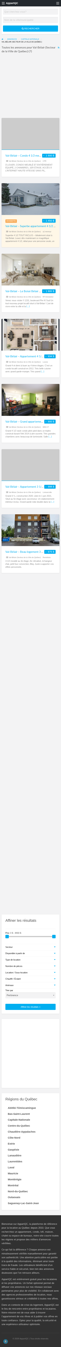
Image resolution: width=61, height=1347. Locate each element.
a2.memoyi (47, 232)
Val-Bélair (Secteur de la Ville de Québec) (25, 161)
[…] (28, 306)
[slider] (7, 936)
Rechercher (31, 28)
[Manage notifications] (5, 1341)
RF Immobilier (48, 297)
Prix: (7, 933)
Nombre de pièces (13, 966)
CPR (44, 161)
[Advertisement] (30, 86)
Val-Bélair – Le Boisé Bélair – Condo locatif (31, 291)
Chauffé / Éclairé (13, 979)
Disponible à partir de (15, 953)
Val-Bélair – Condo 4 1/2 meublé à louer (29, 155)
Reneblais (47, 557)
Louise (45, 362)
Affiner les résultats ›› (30, 1007)
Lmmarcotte (47, 492)
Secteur (9, 947)
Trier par (9, 990)
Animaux (9, 985)
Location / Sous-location (16, 972)
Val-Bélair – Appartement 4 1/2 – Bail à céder (32, 356)
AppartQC (12, 3)
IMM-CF (46, 427)
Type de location (12, 960)
